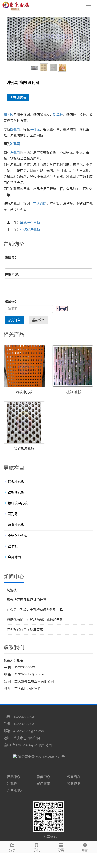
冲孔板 (35, 129)
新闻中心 (43, 777)
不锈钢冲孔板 (30, 229)
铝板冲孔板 (16, 481)
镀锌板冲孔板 (24, 448)
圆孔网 (8, 114)
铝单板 (58, 114)
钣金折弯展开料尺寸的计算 (26, 600)
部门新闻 (43, 784)
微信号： (11, 257)
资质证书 (73, 784)
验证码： (11, 301)
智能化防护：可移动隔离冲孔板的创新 (35, 619)
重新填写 (38, 320)
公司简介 (73, 777)
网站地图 (45, 745)
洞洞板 (12, 590)
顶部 (85, 850)
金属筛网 (14, 557)
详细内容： (13, 274)
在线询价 (19, 97)
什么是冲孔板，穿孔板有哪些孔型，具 (35, 610)
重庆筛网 (39, 203)
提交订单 (14, 320)
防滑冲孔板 (16, 525)
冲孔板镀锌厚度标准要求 (25, 629)
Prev (13, 39)
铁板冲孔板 (73, 392)
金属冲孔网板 (30, 222)
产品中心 (13, 777)
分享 (12, 850)
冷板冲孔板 (24, 392)
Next (84, 39)
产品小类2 (14, 791)
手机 (36, 850)
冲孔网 (15, 144)
